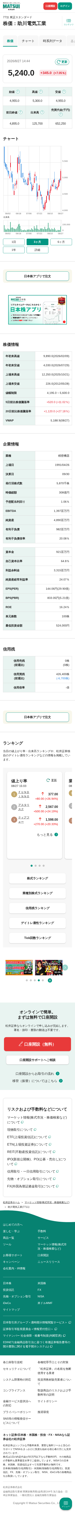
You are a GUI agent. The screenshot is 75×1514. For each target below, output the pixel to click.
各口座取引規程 (13, 1362)
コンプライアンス (14, 1390)
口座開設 (50, 6)
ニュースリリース (49, 1261)
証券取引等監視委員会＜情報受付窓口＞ (28, 1329)
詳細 (37, 249)
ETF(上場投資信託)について (27, 1137)
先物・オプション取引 (17, 1296)
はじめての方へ (13, 1224)
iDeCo (7, 1303)
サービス (43, 1237)
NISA (41, 1296)
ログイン (65, 6)
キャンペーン (11, 1261)
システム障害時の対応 (17, 1379)
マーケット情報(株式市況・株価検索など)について (37, 1120)
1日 (14, 241)
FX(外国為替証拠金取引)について (31, 1186)
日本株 (7, 1283)
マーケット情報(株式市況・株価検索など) (52, 1246)
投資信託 (8, 1289)
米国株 (42, 1283)
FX (39, 1289)
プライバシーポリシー (17, 1412)
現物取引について (20, 1129)
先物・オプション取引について (29, 1179)
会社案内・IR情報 (14, 1268)
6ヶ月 (61, 241)
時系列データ (52, 41)
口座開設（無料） (40, 1044)
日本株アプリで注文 (37, 276)
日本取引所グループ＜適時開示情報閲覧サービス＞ (35, 1322)
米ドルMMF (45, 1303)
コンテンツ (69, 24)
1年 (14, 249)
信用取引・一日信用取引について (31, 1171)
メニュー (66, 1506)
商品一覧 (8, 1237)
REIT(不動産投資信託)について (29, 1152)
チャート (28, 41)
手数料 (42, 1231)
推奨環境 (43, 1412)
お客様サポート (13, 1255)
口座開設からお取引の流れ (35, 1073)
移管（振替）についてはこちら (34, 1081)
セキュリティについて (17, 1368)
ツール (7, 1244)
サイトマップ (11, 1309)
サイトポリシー (47, 1401)
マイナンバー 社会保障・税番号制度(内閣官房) (32, 1335)
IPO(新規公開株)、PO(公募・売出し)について (36, 1162)
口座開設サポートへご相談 (38, 1060)
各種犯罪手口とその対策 (53, 1362)
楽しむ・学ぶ (11, 1231)
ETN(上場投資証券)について (27, 1144)
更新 (64, 61)
